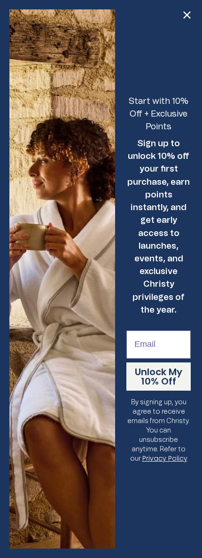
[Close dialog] (186, 15)
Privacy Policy (164, 458)
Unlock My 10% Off (158, 376)
